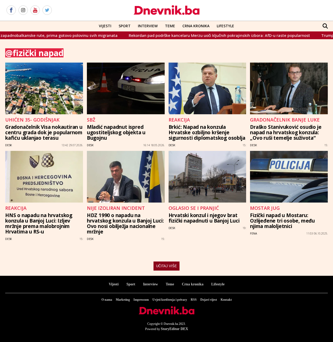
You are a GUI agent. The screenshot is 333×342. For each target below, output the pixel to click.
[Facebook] (11, 10)
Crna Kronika (195, 25)
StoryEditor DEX (174, 329)
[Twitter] (47, 10)
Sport (125, 25)
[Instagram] (23, 10)
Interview (148, 25)
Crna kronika (192, 284)
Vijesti (105, 25)
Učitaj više (166, 266)
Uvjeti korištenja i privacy (169, 299)
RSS (194, 299)
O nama (106, 299)
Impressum (141, 299)
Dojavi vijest (208, 299)
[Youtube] (35, 10)
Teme (170, 25)
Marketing (123, 299)
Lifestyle (225, 25)
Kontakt (226, 299)
